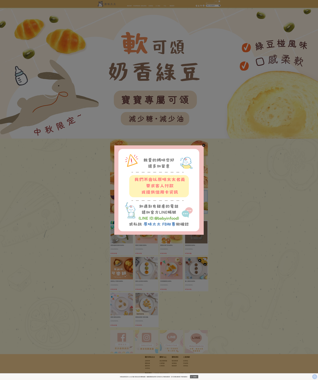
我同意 (195, 376)
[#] (159, 146)
